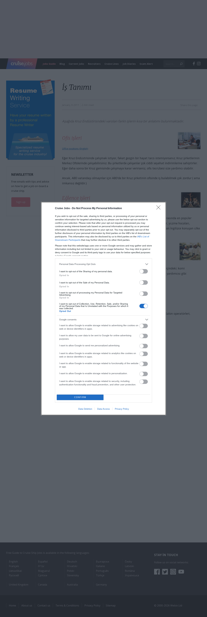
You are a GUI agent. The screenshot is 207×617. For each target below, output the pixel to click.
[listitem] (103, 264)
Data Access (103, 409)
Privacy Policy (122, 409)
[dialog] (103, 308)
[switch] (143, 271)
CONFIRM (80, 397)
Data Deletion (85, 409)
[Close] (159, 208)
